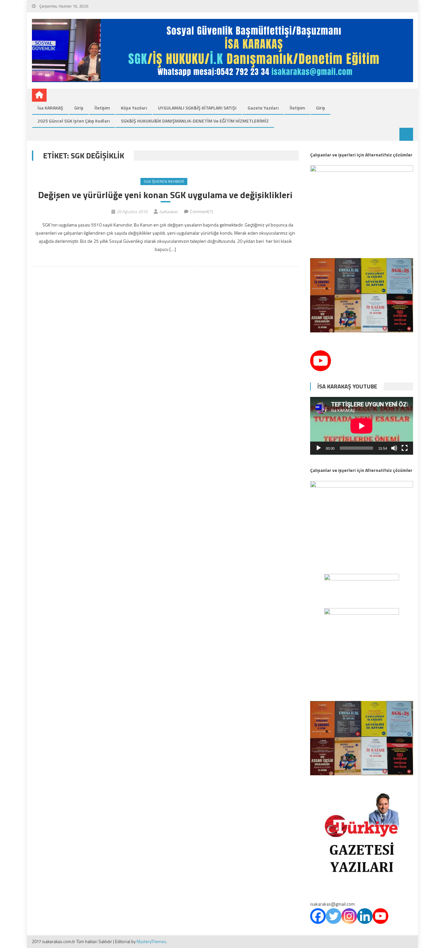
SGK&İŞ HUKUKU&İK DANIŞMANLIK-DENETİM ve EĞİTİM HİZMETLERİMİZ (195, 120)
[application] (361, 426)
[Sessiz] (394, 448)
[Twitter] (333, 916)
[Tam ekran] (404, 448)
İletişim (102, 107)
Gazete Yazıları (263, 107)
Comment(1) (201, 211)
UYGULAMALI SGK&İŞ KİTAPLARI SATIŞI (197, 107)
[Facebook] (318, 916)
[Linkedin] (365, 916)
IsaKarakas (168, 211)
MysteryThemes (151, 941)
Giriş (78, 107)
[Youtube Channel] (320, 360)
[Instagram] (349, 916)
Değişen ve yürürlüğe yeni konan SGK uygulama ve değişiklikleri (165, 195)
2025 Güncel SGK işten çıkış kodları (73, 120)
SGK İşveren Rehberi (164, 181)
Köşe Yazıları (134, 107)
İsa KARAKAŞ (50, 107)
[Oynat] (318, 448)
